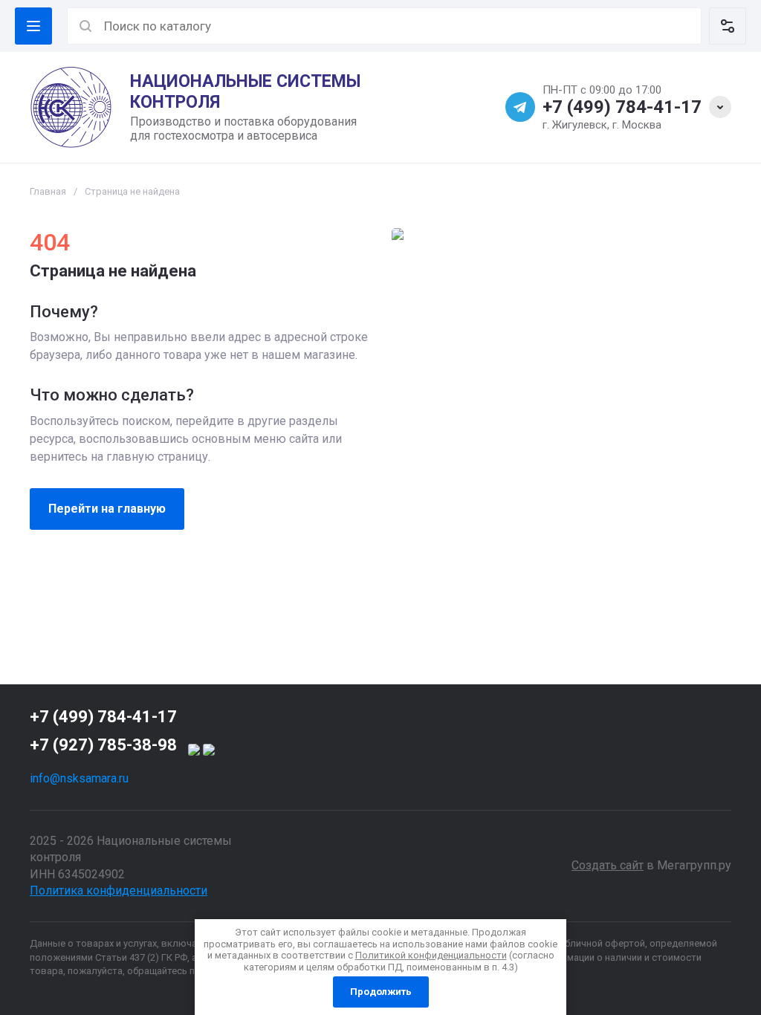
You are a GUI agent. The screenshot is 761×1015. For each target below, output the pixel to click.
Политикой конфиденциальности (431, 955)
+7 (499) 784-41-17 (622, 107)
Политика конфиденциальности (118, 890)
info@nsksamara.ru (79, 778)
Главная (48, 191)
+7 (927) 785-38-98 (103, 745)
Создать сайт (607, 865)
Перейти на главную (107, 509)
